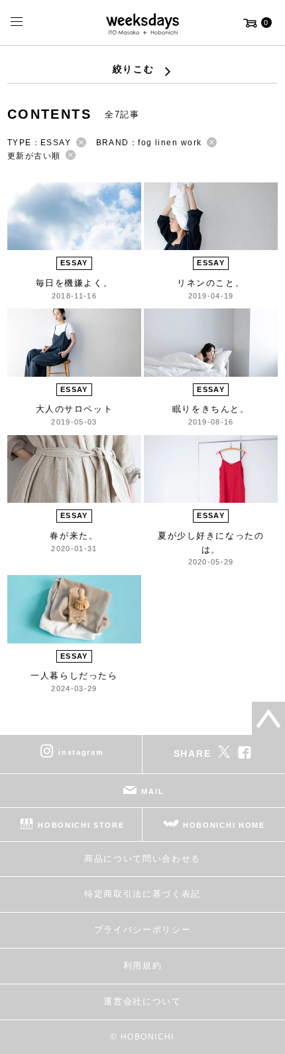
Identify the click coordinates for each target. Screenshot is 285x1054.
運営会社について (142, 1001)
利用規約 (142, 965)
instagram (80, 752)
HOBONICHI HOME (224, 824)
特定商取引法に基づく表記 (142, 894)
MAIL (152, 791)
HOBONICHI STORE (81, 824)
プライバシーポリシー (143, 930)
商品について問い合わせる (142, 859)
